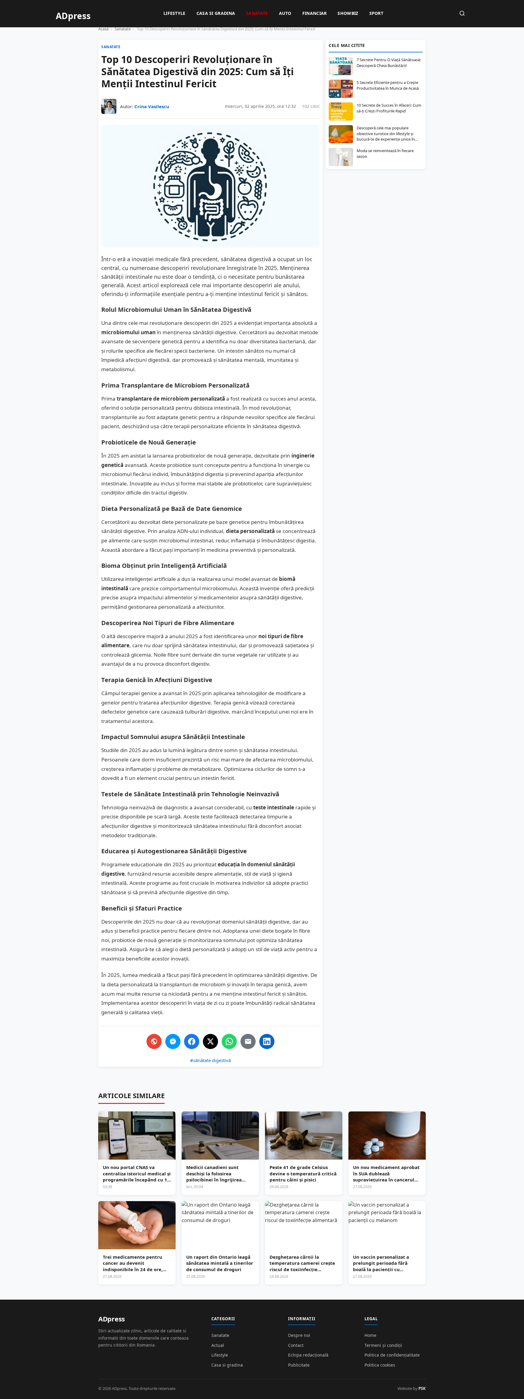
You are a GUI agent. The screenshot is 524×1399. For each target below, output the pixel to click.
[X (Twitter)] (210, 1041)
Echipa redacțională (308, 1355)
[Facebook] (191, 1041)
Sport (376, 13)
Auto (285, 13)
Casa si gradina (215, 13)
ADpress (111, 1318)
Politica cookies (379, 1365)
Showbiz (348, 13)
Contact (296, 1345)
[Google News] (154, 1041)
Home (370, 1335)
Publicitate (299, 1365)
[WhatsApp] (229, 1041)
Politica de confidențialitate (392, 1355)
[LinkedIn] (266, 1041)
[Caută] (462, 13)
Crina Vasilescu (151, 106)
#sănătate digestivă (210, 1060)
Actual (217, 1345)
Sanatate (257, 13)
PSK (422, 1388)
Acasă (103, 29)
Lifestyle (174, 13)
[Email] (248, 1041)
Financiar (314, 13)
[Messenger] (172, 1041)
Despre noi (299, 1335)
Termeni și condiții (383, 1345)
